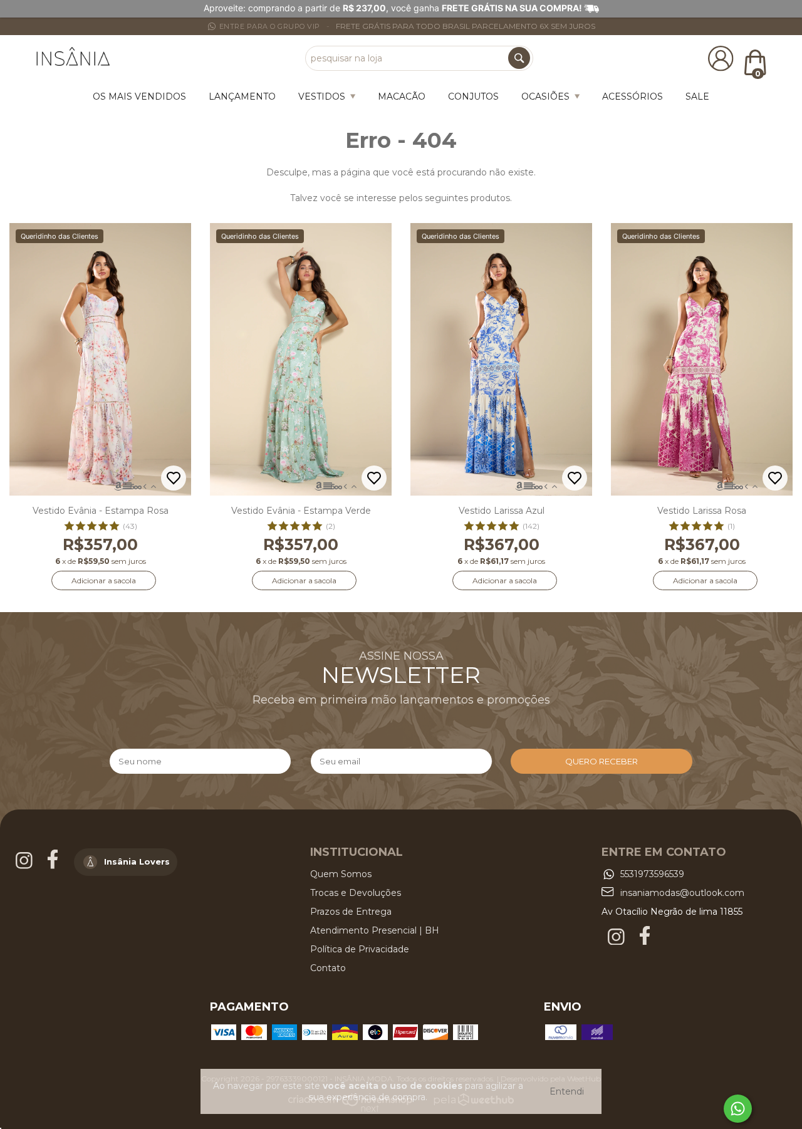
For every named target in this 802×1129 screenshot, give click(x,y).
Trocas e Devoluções (355, 892)
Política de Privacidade (359, 949)
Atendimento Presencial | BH (374, 930)
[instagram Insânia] (25, 865)
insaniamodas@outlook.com (682, 892)
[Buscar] (519, 58)
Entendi (566, 1091)
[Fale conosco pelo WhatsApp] (738, 1109)
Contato (328, 968)
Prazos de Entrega (351, 911)
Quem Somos (341, 874)
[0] (754, 62)
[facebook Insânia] (53, 865)
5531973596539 (652, 874)
